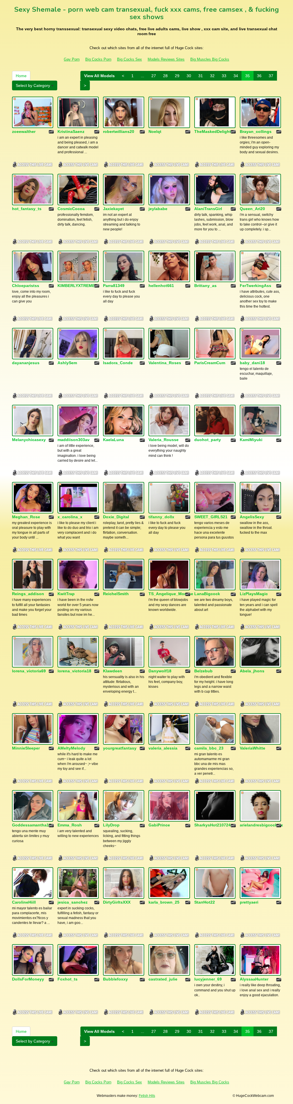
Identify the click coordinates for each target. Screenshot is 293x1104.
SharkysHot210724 (212, 825)
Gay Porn (72, 59)
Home (21, 75)
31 (200, 75)
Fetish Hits (147, 1096)
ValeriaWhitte (252, 748)
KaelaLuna (113, 439)
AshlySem (67, 362)
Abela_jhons (252, 671)
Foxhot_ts (68, 979)
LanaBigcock (207, 593)
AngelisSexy (252, 517)
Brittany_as (205, 285)
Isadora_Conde (118, 362)
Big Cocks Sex (129, 59)
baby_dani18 (252, 362)
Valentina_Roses (165, 362)
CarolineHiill (24, 902)
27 (153, 75)
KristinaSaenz (71, 131)
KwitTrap (66, 593)
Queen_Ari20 (252, 208)
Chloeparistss (25, 285)
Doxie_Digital (116, 517)
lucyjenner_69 (208, 979)
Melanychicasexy (29, 439)
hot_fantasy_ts (26, 208)
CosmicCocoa (71, 208)
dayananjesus (25, 362)
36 (259, 75)
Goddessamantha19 (31, 825)
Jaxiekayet (113, 208)
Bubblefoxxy (115, 979)
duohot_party (207, 439)
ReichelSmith (116, 593)
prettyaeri (249, 902)
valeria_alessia (163, 748)
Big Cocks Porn (98, 59)
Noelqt (155, 131)
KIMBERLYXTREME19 (78, 285)
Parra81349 (113, 285)
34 (235, 75)
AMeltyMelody (71, 748)
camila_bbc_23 (208, 748)
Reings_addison (28, 593)
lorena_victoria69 (29, 671)
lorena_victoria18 (74, 671)
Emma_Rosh (70, 825)
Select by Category (33, 85)
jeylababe (158, 208)
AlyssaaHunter (254, 979)
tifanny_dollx (161, 517)
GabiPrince (159, 825)
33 (224, 75)
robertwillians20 (118, 131)
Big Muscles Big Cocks (209, 59)
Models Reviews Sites (166, 59)
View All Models (99, 75)
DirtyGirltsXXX (116, 902)
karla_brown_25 (164, 902)
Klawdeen (112, 671)
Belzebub (203, 671)
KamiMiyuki (251, 439)
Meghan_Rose (26, 517)
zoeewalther (23, 131)
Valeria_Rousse (164, 439)
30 (189, 75)
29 (177, 75)
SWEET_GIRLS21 (210, 517)
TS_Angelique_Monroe (171, 593)
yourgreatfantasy (119, 748)
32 (212, 75)
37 (271, 75)
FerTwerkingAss (255, 285)
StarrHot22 (204, 902)
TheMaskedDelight (212, 131)
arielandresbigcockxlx (261, 825)
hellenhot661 (161, 285)
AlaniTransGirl (208, 208)
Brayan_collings (256, 131)
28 (165, 75)
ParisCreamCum (209, 362)
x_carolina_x (70, 517)
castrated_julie (163, 979)
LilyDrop (111, 825)
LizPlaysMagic (254, 593)
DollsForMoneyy (28, 979)
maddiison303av (74, 439)
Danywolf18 (160, 671)
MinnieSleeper (26, 748)
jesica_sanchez (73, 902)
